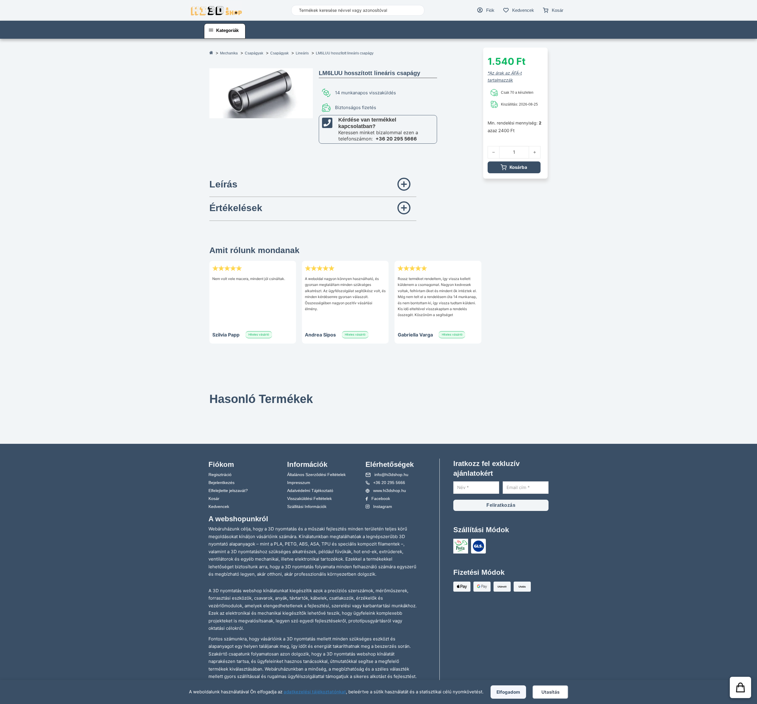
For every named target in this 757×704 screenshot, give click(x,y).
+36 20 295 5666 (396, 139)
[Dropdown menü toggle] (211, 30)
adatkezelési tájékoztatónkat (315, 692)
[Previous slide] (216, 409)
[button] (312, 185)
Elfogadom (508, 692)
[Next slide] (409, 409)
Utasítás (550, 692)
